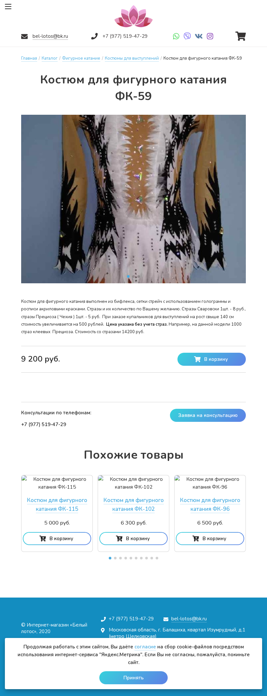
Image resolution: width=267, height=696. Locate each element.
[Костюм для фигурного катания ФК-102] (133, 483)
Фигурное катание (81, 58)
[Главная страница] (133, 16)
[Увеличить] (133, 199)
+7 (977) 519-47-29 (125, 36)
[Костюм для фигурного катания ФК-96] (210, 483)
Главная (29, 58)
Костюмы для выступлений (132, 58)
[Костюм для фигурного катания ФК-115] (56, 483)
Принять (133, 677)
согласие (145, 647)
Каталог (50, 58)
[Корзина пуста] (240, 35)
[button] (128, 276)
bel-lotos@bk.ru (50, 36)
